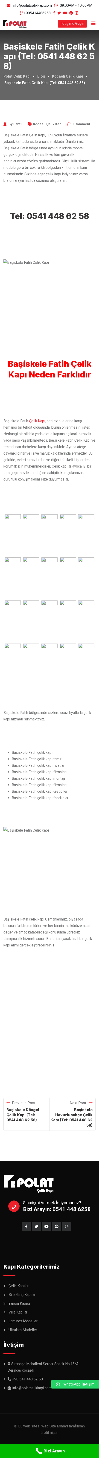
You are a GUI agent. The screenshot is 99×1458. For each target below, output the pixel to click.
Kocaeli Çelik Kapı (47, 124)
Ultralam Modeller (23, 1330)
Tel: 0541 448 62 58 (49, 216)
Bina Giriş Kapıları (22, 1294)
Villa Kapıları (18, 1312)
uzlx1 (17, 124)
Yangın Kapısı (19, 1303)
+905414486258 (37, 13)
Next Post (78, 1103)
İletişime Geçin (72, 23)
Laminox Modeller (23, 1321)
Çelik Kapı (37, 421)
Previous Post (23, 1103)
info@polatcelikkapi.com (32, 5)
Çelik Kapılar (19, 1286)
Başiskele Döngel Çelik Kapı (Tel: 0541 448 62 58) (22, 1114)
